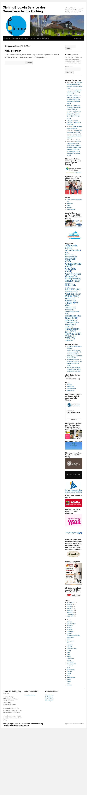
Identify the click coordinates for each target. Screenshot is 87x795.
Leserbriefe (68, 287)
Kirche (72, 280)
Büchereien (69, 255)
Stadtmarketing (71, 320)
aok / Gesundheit (73, 251)
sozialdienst (73, 315)
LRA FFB (72, 289)
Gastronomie (73, 264)
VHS (70, 338)
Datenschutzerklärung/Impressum (16, 725)
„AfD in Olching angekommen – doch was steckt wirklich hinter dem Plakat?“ (74, 352)
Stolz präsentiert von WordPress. (75, 723)
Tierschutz (72, 322)
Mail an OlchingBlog (43, 38)
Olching (73, 293)
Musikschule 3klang (71, 292)
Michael (69, 105)
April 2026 (69, 610)
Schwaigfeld (69, 310)
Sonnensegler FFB (72, 312)
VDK (69, 326)
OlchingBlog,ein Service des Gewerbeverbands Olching (24, 9)
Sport (71, 318)
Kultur (70, 284)
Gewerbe (70, 269)
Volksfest (69, 340)
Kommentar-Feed (71, 388)
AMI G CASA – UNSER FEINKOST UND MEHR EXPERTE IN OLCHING (73, 369)
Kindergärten (73, 278)
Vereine (73, 333)
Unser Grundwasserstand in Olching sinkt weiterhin (74, 136)
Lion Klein (69, 120)
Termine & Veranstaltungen (20, 38)
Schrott (76, 120)
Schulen (70, 307)
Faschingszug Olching (29, 695)
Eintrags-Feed (70, 386)
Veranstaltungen (71, 209)
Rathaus (70, 300)
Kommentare (69, 283)
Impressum (77, 38)
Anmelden (69, 384)
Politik (72, 296)
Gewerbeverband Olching (73, 275)
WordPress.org (70, 390)
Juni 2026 (69, 606)
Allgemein (71, 246)
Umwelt (70, 324)
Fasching (71, 256)
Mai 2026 (69, 608)
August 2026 (70, 602)
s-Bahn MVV (72, 304)
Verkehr (70, 335)
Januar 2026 (70, 616)
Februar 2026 (70, 614)
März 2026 (69, 612)
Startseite (7, 38)
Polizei (32, 38)
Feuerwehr (70, 260)
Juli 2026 (69, 604)
